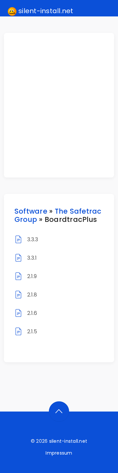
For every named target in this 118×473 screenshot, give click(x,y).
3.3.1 (32, 258)
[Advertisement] (59, 105)
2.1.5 (32, 331)
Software (30, 211)
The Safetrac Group (58, 215)
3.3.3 (32, 239)
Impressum (59, 453)
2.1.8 (32, 294)
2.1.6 (32, 313)
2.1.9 (32, 276)
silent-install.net (45, 10)
